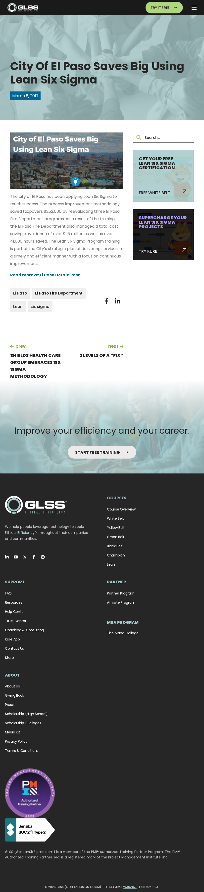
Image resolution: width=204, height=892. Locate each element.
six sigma (40, 306)
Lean (18, 306)
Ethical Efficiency (20, 532)
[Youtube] (16, 557)
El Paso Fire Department (59, 293)
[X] (25, 557)
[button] (106, 301)
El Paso (20, 293)
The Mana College (123, 633)
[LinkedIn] (7, 557)
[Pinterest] (43, 557)
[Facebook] (34, 557)
